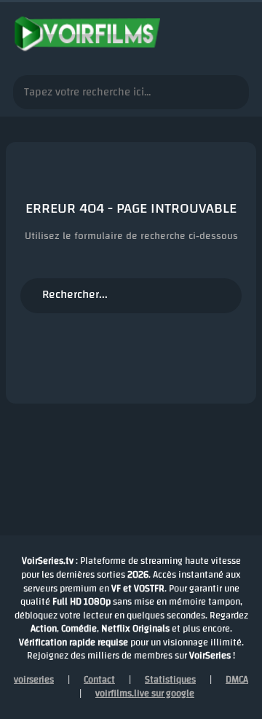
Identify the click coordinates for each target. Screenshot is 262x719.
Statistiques (170, 679)
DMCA (237, 679)
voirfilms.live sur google (144, 693)
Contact (99, 679)
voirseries (34, 679)
